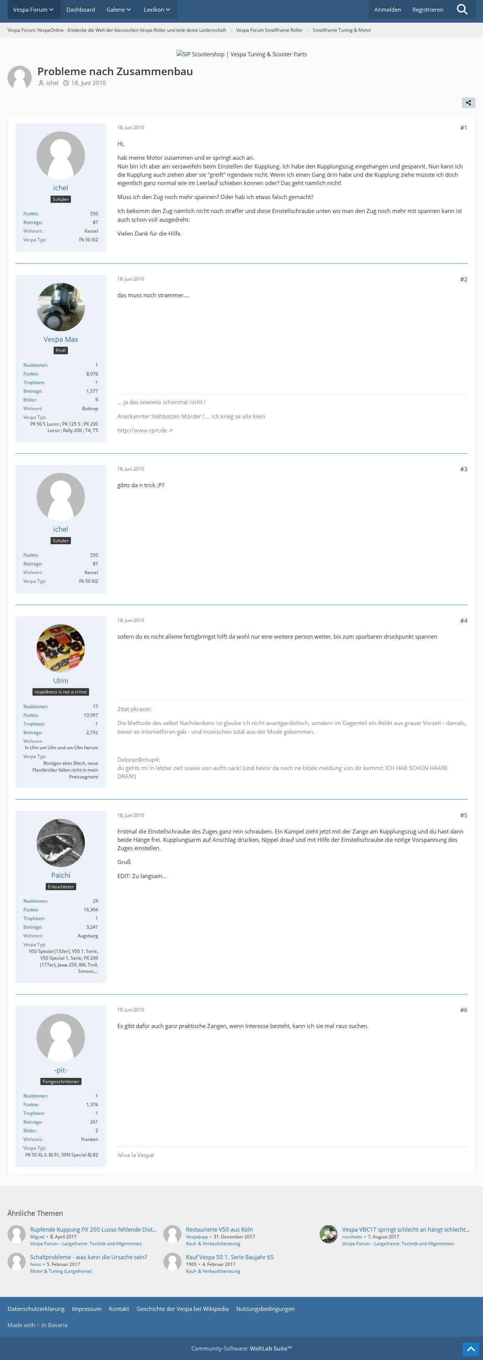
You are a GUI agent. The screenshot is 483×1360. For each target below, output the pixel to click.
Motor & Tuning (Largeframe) (61, 1271)
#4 (464, 620)
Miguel (37, 1236)
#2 (464, 279)
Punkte (30, 213)
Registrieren (427, 9)
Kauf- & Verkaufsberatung (213, 1243)
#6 (464, 1010)
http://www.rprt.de (142, 430)
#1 (464, 127)
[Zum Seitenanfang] (471, 1349)
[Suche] (462, 9)
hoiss (35, 1264)
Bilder (29, 400)
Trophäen (33, 382)
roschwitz (352, 1236)
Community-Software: (241, 1348)
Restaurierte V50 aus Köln (219, 1229)
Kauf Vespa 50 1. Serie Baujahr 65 (230, 1257)
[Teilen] (468, 102)
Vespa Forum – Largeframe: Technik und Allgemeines (86, 1243)
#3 (464, 469)
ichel (52, 82)
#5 (464, 815)
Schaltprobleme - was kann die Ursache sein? (88, 1257)
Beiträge (32, 222)
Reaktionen (35, 365)
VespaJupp (197, 1236)
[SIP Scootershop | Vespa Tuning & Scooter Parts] (242, 53)
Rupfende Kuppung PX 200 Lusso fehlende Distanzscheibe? (106, 1229)
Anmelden (387, 9)
